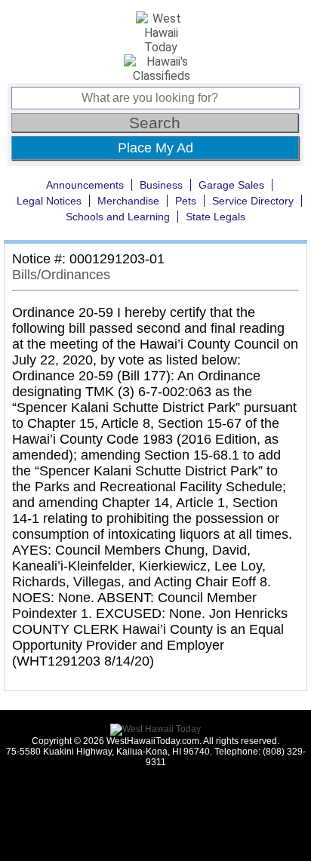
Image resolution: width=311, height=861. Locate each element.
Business (161, 185)
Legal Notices (49, 201)
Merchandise (128, 201)
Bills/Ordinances (61, 274)
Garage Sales (231, 185)
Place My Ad (155, 147)
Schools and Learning (118, 217)
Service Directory (253, 201)
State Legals (215, 217)
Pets (185, 201)
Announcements (85, 185)
